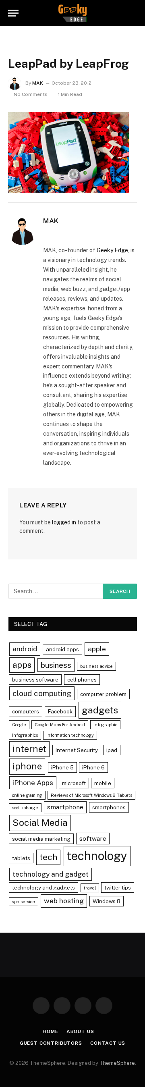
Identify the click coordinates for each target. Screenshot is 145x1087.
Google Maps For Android (60, 724)
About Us (80, 1031)
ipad (111, 750)
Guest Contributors (51, 1043)
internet (29, 749)
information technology (70, 735)
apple (97, 648)
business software (35, 679)
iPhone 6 (93, 767)
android (24, 648)
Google (19, 724)
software (92, 838)
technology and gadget (50, 874)
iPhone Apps (32, 782)
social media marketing (41, 839)
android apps (62, 649)
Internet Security (77, 750)
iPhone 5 (62, 767)
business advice (96, 666)
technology (97, 856)
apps (21, 665)
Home (50, 1031)
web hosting (64, 900)
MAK (37, 83)
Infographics (25, 735)
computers (25, 711)
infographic (105, 724)
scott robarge (25, 807)
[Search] (133, 13)
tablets (21, 858)
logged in (64, 522)
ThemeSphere (117, 1063)
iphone (27, 766)
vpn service (23, 901)
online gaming (27, 795)
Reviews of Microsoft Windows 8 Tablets (91, 795)
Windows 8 (106, 901)
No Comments (31, 94)
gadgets (100, 710)
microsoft (74, 783)
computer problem (103, 694)
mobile (102, 783)
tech (48, 857)
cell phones (82, 679)
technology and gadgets (43, 887)
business (56, 665)
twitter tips (117, 887)
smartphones (109, 807)
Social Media (40, 822)
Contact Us (107, 1043)
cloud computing (41, 693)
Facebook (60, 711)
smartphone (65, 807)
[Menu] (13, 13)
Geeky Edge (112, 250)
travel (90, 887)
